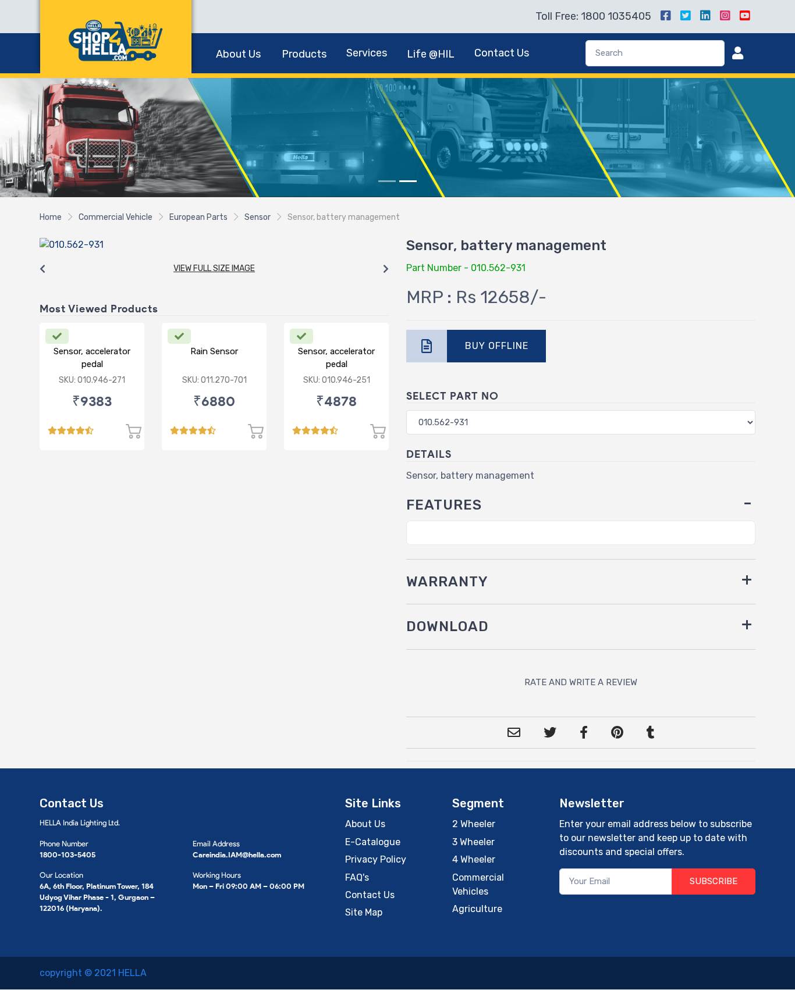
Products (304, 54)
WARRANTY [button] (447, 582)
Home (51, 217)
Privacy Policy (375, 859)
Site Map (363, 912)
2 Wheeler (473, 823)
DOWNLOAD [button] (447, 626)
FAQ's (357, 877)
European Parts (198, 217)
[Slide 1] (387, 181)
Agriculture (477, 908)
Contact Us (501, 53)
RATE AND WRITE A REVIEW (580, 682)
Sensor (257, 217)
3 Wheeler (473, 841)
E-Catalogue (372, 841)
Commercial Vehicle (115, 217)
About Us (238, 54)
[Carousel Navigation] (214, 269)
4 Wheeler (473, 859)
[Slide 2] (408, 181)
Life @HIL (431, 54)
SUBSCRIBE (713, 881)
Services (366, 53)
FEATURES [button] (444, 505)
